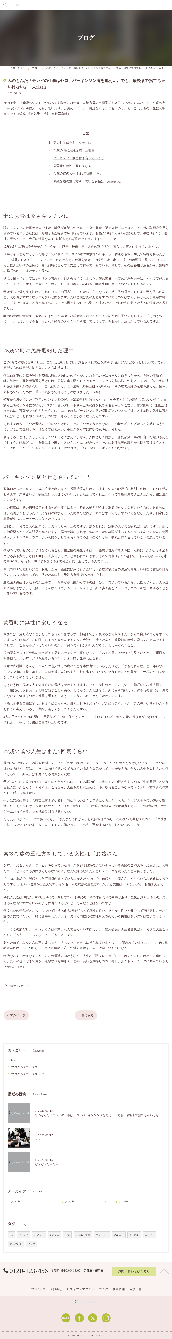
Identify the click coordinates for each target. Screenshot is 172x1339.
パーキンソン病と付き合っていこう (78, 158)
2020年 (70, 1201)
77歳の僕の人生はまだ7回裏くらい (78, 173)
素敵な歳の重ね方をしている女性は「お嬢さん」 (88, 181)
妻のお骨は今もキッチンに (72, 142)
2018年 (123, 1201)
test (13, 1060)
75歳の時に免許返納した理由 (74, 150)
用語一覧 (136, 1289)
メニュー (119, 1235)
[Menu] (165, 5)
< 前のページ (16, 1015)
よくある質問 (82, 1235)
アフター (39, 1235)
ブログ (31, 1244)
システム (54, 1235)
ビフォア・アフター (81, 1289)
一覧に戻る (86, 1015)
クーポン (134, 1235)
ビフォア (24, 1235)
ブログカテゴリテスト (15, 985)
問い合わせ (16, 1244)
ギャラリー (102, 1235)
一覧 (67, 1235)
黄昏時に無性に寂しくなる (72, 166)
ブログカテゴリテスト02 (27, 1074)
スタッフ (150, 1235)
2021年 (16, 1201)
